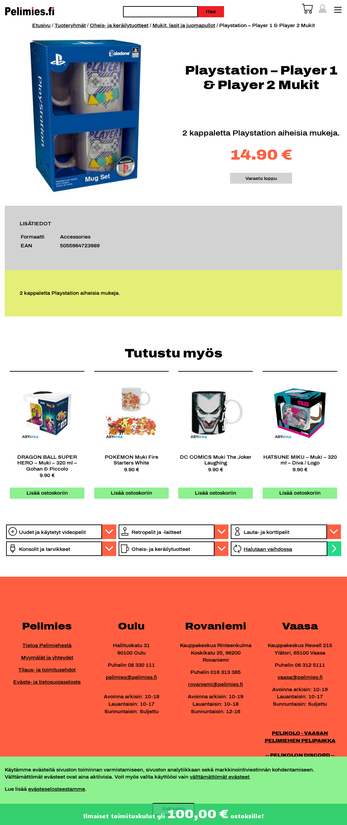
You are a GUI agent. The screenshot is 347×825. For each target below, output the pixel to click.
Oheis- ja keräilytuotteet (119, 25)
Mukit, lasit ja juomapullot (183, 25)
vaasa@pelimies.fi (300, 677)
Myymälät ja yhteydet (47, 657)
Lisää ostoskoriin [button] (47, 493)
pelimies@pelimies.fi (131, 677)
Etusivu (41, 25)
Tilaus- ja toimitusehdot (47, 670)
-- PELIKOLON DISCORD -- (300, 755)
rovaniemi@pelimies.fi (215, 684)
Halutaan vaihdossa (268, 549)
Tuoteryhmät (70, 25)
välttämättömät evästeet (219, 777)
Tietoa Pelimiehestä (47, 645)
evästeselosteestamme (56, 789)
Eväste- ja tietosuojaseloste (47, 682)
